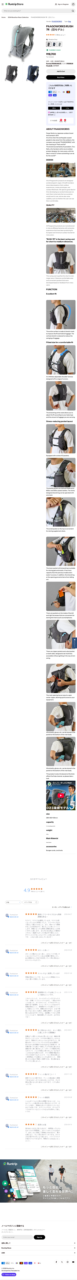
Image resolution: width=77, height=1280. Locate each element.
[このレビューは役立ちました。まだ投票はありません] (66, 966)
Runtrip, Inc (10, 1268)
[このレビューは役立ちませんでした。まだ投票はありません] (70, 943)
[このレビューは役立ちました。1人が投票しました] (66, 943)
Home (4, 17)
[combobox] (38, 11)
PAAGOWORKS (57, 21)
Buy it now (60, 77)
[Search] (73, 11)
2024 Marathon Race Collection (18, 17)
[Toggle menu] (3, 4)
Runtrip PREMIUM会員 (53, 63)
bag (69, 21)
